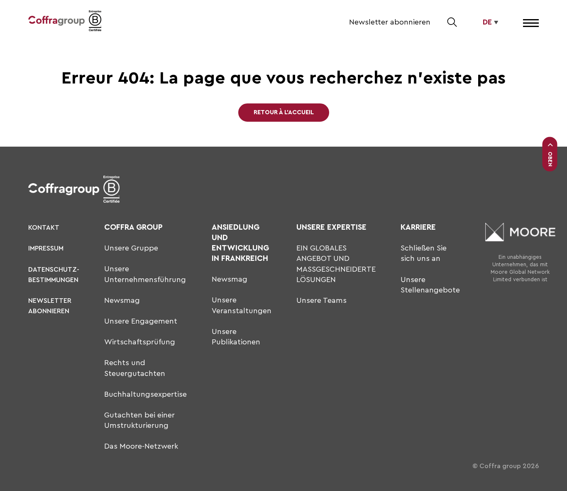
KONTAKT (43, 227)
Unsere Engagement (140, 321)
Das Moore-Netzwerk (141, 446)
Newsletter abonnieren (389, 22)
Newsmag (122, 300)
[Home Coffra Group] (56, 22)
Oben (550, 159)
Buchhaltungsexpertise (145, 394)
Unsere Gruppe (131, 248)
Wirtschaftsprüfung (139, 342)
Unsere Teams (321, 300)
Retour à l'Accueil (284, 112)
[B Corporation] (95, 22)
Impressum (46, 248)
